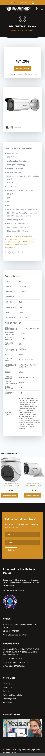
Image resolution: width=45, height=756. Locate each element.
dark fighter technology (11, 242)
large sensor (31, 242)
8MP (16, 240)
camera (7, 244)
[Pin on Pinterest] (18, 252)
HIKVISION (13, 244)
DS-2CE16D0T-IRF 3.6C (33, 486)
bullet (10, 240)
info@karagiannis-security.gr (15, 635)
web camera (33, 240)
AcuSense (21, 240)
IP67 (25, 242)
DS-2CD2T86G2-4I (22, 244)
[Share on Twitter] (11, 252)
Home (13, 31)
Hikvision (12, 247)
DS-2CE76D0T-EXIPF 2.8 (11, 486)
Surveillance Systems (26, 31)
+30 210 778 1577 (12, 631)
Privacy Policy (8, 687)
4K (13, 240)
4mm (20, 242)
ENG (11, 2)
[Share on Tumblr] (22, 252)
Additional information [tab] (13, 276)
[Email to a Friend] (14, 252)
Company (6, 684)
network (26, 240)
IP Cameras (15, 236)
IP (23, 242)
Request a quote (22, 69)
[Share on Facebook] (7, 252)
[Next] (37, 104)
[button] (37, 9)
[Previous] (8, 104)
